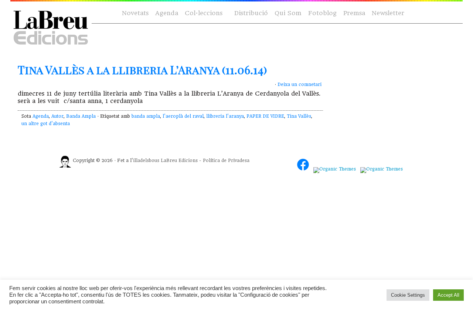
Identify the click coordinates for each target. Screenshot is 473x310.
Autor (57, 116)
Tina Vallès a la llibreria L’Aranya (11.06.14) (142, 69)
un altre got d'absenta (45, 123)
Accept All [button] (448, 295)
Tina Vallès (299, 116)
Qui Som (288, 13)
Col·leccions (202, 13)
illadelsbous (146, 160)
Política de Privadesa (226, 160)
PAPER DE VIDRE (265, 116)
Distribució (251, 13)
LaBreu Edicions (179, 160)
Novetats (135, 13)
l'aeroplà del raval (183, 116)
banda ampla (146, 116)
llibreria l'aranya (225, 116)
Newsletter (388, 13)
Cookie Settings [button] (408, 295)
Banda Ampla (81, 116)
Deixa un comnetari (299, 84)
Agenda (166, 13)
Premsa (354, 13)
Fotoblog (322, 13)
